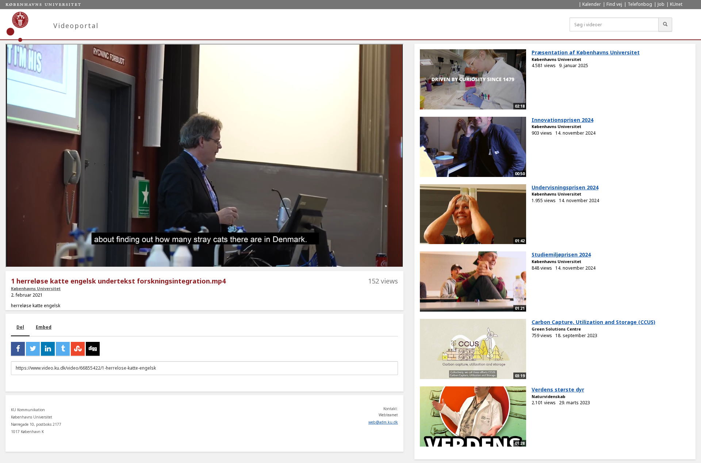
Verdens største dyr (558, 389)
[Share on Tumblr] (63, 349)
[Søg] (665, 24)
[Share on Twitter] (33, 349)
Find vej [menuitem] (614, 4)
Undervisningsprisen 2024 (565, 187)
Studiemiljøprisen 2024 (561, 254)
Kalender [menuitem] (591, 4)
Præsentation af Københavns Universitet (586, 52)
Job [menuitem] (661, 4)
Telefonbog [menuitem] (640, 4)
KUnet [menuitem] (676, 4)
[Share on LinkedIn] (48, 349)
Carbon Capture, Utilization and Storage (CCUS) (593, 322)
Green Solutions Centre (556, 329)
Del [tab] (20, 327)
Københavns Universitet (36, 288)
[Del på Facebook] (18, 349)
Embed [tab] (43, 327)
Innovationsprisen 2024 (562, 119)
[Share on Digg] (93, 349)
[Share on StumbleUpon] (78, 349)
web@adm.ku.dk (383, 422)
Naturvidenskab (548, 396)
